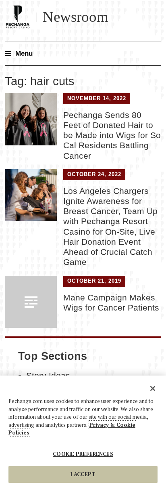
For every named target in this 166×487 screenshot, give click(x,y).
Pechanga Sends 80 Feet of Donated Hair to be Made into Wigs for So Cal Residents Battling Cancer (112, 135)
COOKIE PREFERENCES (83, 454)
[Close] (153, 388)
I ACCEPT (83, 474)
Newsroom (75, 16)
